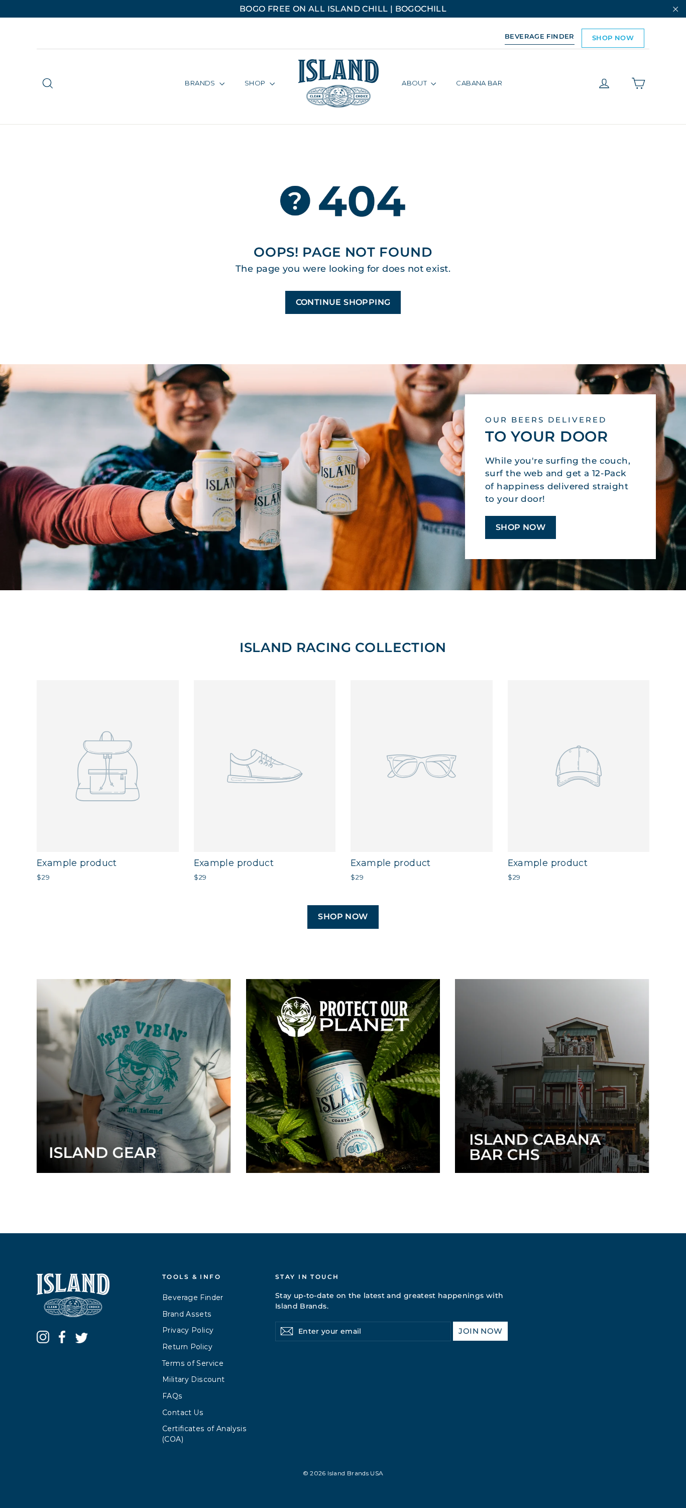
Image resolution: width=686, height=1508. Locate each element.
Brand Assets (187, 1314)
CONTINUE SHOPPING (343, 302)
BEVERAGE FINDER (540, 36)
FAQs (172, 1396)
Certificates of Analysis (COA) (204, 1434)
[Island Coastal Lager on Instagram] (43, 1339)
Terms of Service (192, 1363)
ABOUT (415, 83)
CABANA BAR (479, 83)
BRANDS (201, 83)
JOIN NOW (480, 1331)
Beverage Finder (192, 1297)
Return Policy (187, 1346)
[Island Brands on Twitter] (81, 1339)
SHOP (256, 83)
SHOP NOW (613, 38)
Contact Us (183, 1412)
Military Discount (193, 1379)
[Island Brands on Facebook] (62, 1339)
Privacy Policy (187, 1330)
